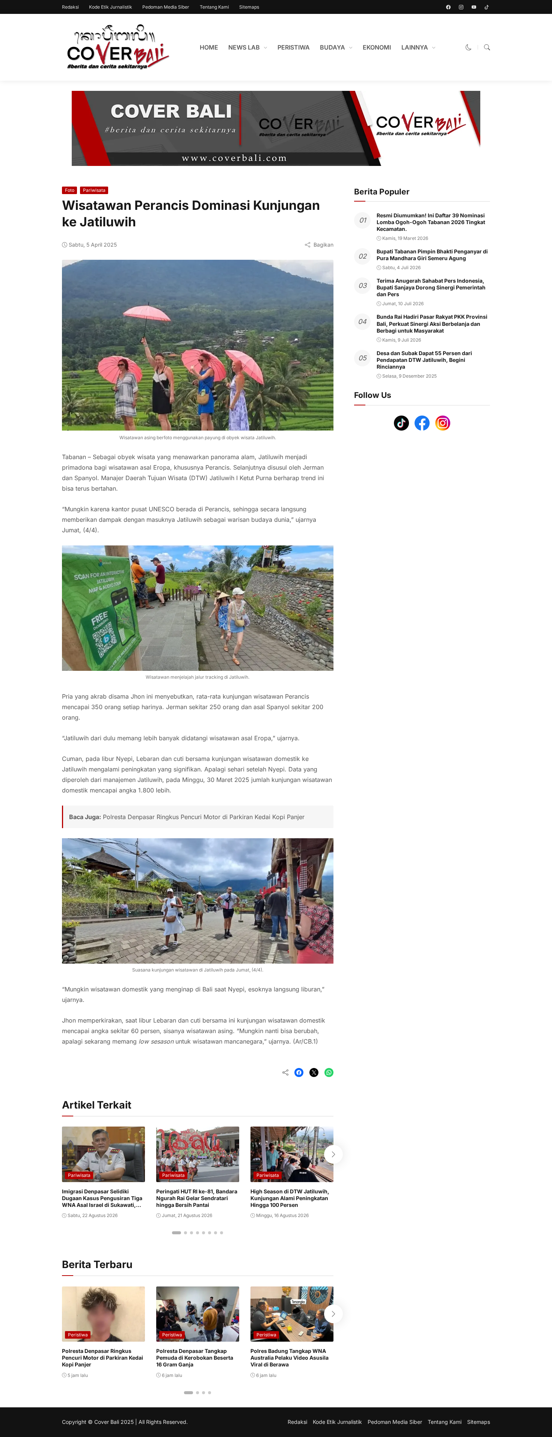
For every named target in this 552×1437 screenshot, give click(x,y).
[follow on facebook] (448, 7)
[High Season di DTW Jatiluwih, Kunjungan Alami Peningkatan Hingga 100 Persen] (291, 1177)
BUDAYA (332, 47)
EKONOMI (377, 47)
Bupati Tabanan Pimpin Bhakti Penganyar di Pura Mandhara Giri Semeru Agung (432, 254)
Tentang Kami (214, 7)
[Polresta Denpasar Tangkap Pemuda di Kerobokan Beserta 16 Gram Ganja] (197, 1336)
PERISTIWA (294, 47)
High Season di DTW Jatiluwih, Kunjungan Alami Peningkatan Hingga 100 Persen (289, 1198)
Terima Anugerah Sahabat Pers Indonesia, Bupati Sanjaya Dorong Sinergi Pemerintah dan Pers (431, 287)
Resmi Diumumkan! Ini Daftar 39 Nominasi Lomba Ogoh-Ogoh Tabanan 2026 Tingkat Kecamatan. (431, 222)
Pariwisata (94, 190)
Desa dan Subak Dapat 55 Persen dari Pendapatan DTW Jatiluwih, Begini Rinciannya (424, 360)
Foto (69, 190)
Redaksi (70, 7)
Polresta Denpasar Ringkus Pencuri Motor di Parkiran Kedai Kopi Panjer (204, 817)
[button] (469, 47)
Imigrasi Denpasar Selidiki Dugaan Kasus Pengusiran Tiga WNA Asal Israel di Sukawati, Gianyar (102, 1201)
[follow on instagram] (461, 7)
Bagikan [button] (323, 244)
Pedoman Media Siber (165, 7)
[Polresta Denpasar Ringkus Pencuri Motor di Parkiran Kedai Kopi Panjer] (103, 1336)
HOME (209, 47)
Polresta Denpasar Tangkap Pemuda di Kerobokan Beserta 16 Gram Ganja (194, 1358)
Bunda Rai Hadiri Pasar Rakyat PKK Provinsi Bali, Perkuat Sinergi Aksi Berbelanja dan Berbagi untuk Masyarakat (432, 324)
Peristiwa (78, 1335)
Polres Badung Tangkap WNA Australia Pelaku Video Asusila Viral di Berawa (289, 1358)
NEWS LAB (244, 47)
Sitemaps (249, 7)
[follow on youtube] (474, 7)
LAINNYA (414, 47)
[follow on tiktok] (486, 7)
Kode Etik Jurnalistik (110, 7)
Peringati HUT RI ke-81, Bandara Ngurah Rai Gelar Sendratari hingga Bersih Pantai (196, 1198)
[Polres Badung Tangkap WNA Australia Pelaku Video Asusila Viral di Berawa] (291, 1336)
